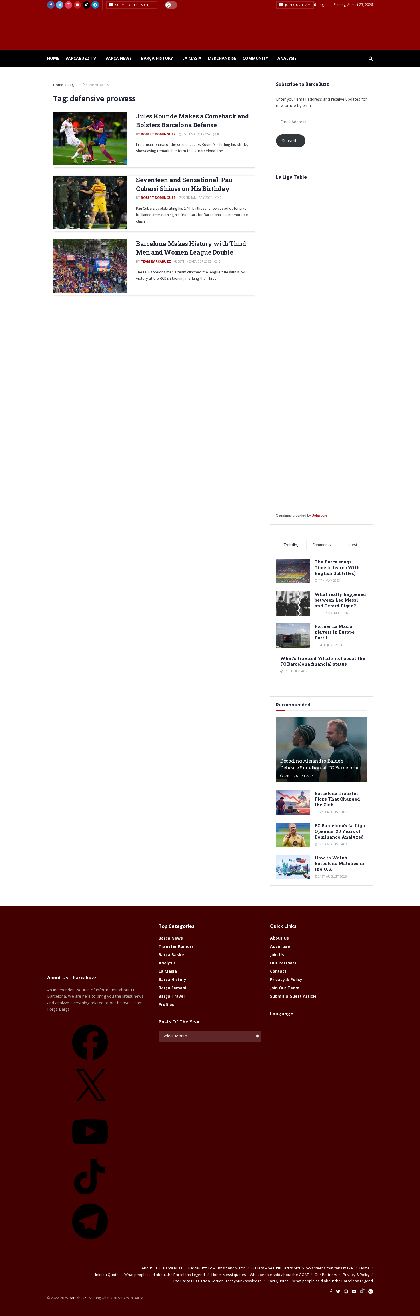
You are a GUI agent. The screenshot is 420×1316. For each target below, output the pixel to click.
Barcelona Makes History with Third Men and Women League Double (191, 248)
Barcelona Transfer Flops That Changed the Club (337, 798)
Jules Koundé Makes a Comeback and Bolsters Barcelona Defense (192, 120)
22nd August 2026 (298, 775)
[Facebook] (90, 1062)
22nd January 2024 (196, 197)
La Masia (191, 58)
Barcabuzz (77, 1297)
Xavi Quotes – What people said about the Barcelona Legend (320, 1280)
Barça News (118, 58)
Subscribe (291, 140)
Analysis (287, 58)
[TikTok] (90, 1196)
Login (322, 4)
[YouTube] (90, 1151)
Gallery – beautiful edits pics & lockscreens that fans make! (302, 1268)
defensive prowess (93, 84)
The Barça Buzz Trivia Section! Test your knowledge (217, 1280)
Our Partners (283, 963)
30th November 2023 (194, 261)
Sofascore (319, 515)
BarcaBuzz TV (80, 58)
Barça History (157, 58)
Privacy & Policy (286, 979)
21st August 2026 (332, 876)
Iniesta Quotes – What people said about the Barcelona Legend (150, 1274)
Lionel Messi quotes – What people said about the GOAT (260, 1274)
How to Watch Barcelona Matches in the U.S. (339, 863)
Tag (71, 84)
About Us (279, 938)
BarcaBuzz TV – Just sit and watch (217, 1268)
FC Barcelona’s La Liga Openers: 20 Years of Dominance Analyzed (340, 831)
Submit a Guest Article (293, 996)
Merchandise (222, 58)
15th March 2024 (195, 134)
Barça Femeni (172, 988)
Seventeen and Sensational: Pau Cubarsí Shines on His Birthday (184, 184)
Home (53, 58)
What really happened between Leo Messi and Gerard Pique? (340, 599)
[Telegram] (90, 1241)
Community (255, 58)
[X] (90, 1107)
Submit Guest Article (134, 5)
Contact (278, 971)
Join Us (277, 954)
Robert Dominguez (158, 134)
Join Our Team (297, 5)
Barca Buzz (173, 1268)
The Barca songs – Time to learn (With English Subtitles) (337, 567)
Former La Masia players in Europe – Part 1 (337, 631)
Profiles (166, 1004)
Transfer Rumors (176, 946)
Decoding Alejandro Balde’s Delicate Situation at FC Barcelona (319, 764)
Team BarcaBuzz (156, 261)
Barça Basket (172, 954)
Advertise (280, 946)
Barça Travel (172, 996)
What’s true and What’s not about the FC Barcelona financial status (322, 661)
